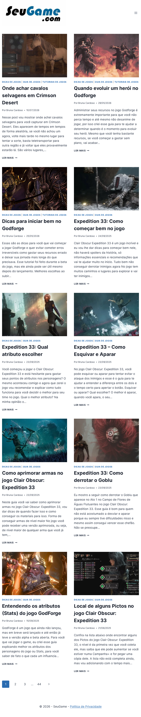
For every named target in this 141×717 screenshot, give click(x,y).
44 (39, 684)
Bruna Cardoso (14, 110)
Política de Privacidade (86, 706)
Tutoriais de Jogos (54, 82)
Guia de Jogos (32, 82)
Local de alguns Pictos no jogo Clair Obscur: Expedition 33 (104, 613)
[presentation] (34, 55)
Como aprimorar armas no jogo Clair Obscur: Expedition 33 (32, 480)
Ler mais (9, 157)
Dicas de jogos (11, 82)
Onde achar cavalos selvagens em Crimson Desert (29, 95)
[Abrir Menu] (136, 12)
